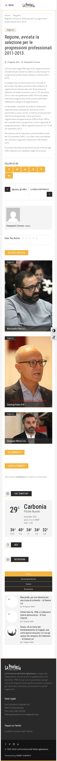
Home (7, 15)
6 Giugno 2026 (28, 621)
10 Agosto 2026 (28, 606)
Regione (17, 15)
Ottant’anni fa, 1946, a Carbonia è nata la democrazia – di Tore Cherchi (35, 615)
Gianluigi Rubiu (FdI (15, 404)
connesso (20, 476)
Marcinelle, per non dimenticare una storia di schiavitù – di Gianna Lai (35, 600)
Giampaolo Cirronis (32, 62)
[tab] (28, 573)
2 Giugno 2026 (28, 642)
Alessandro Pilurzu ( (16, 328)
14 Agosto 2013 (13, 62)
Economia (28, 589)
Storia (28, 574)
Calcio (28, 584)
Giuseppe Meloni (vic (16, 441)
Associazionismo (28, 579)
